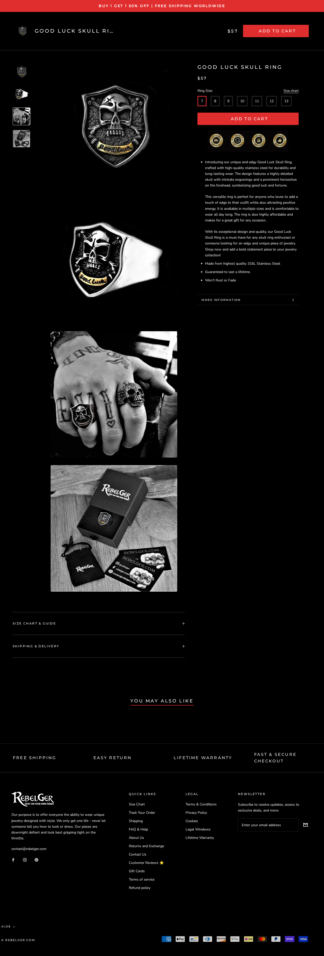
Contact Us (137, 854)
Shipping (136, 821)
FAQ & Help (138, 829)
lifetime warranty (203, 757)
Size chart (291, 90)
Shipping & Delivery (36, 646)
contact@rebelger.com (28, 848)
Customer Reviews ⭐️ (146, 862)
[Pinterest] (36, 859)
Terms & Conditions (201, 804)
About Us (136, 837)
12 (272, 101)
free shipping (34, 757)
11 (257, 101)
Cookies (192, 821)
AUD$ (6, 926)
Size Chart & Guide (34, 623)
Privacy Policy (196, 812)
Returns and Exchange (146, 846)
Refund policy (139, 887)
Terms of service (141, 879)
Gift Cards (137, 871)
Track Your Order (142, 812)
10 (242, 101)
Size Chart (137, 804)
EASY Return (112, 757)
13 (286, 101)
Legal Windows (198, 829)
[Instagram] (25, 859)
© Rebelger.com (18, 940)
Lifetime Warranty (200, 837)
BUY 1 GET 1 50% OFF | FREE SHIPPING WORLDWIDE (162, 6)
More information (221, 300)
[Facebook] (13, 859)
